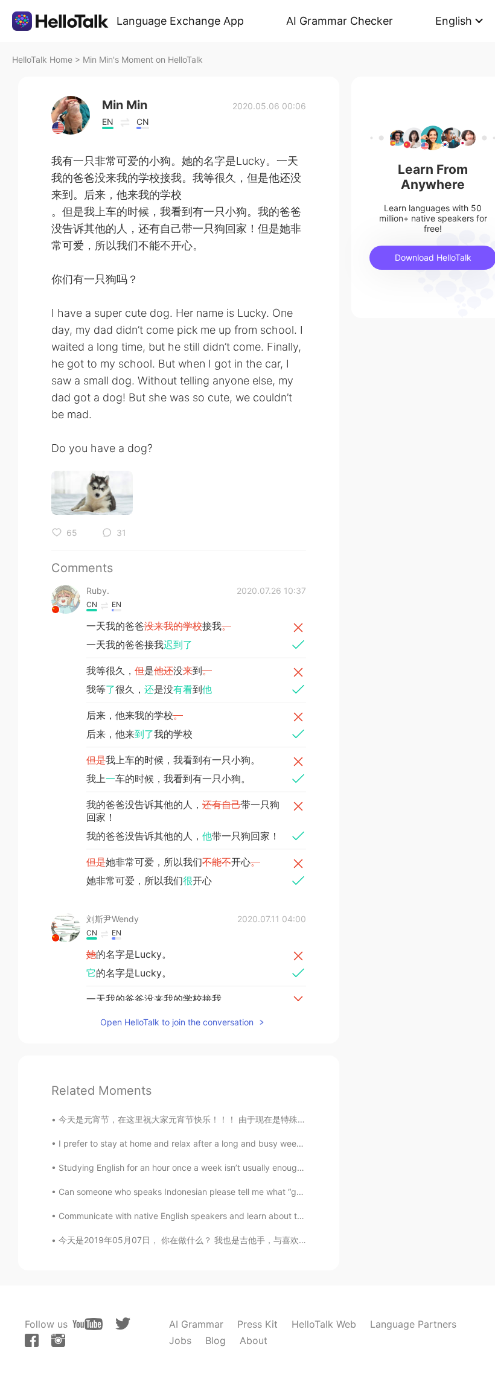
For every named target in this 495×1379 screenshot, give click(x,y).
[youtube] (87, 1324)
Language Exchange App (180, 20)
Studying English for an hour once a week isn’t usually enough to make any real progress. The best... (257, 1167)
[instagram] (58, 1340)
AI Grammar (196, 1324)
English (453, 20)
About (253, 1340)
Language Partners (413, 1324)
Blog (215, 1340)
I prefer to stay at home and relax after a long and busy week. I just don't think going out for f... (246, 1143)
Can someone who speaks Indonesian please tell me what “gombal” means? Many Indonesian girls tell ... (263, 1191)
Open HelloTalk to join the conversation (177, 1022)
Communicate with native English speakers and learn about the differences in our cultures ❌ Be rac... (259, 1216)
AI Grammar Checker (339, 20)
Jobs (180, 1340)
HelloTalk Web (324, 1324)
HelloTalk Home (42, 59)
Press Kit (257, 1324)
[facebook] (32, 1340)
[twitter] (122, 1323)
